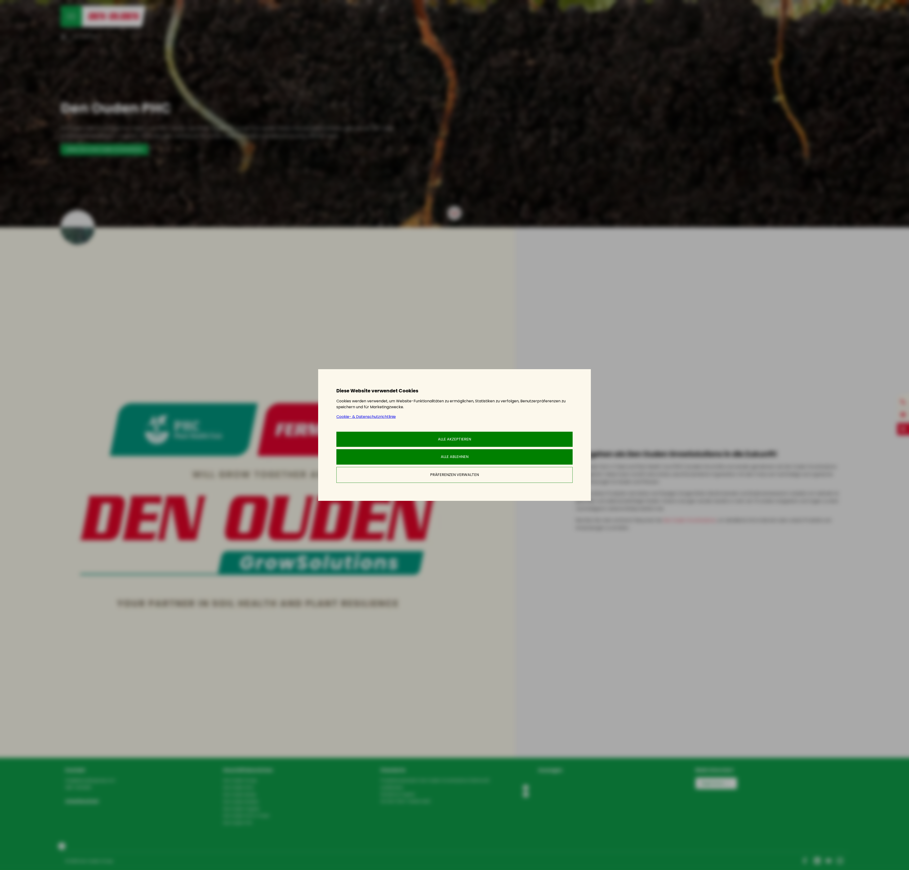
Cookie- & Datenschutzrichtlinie (366, 416)
